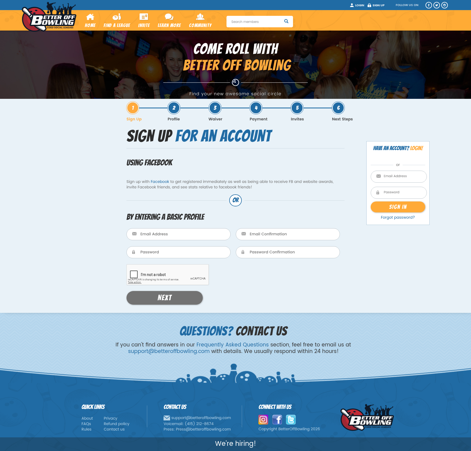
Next (165, 298)
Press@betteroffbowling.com (203, 429)
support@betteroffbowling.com (169, 351)
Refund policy (116, 424)
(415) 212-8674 (199, 424)
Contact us (114, 429)
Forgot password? (398, 218)
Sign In (398, 207)
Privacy (110, 419)
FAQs (86, 424)
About (87, 419)
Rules (86, 429)
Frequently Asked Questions (233, 345)
